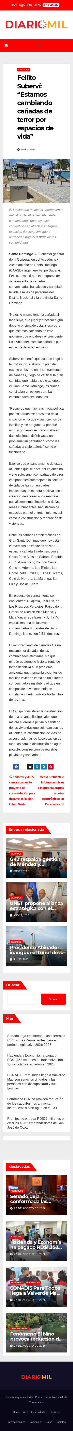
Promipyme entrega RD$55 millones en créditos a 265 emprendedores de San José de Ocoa (36, 1123)
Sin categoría (19, 1328)
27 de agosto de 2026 (30, 1208)
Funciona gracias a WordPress (24, 1397)
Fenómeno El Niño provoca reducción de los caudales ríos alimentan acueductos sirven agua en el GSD (35, 1103)
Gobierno (17, 1237)
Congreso (17, 1191)
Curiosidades (38, 1412)
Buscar (13, 985)
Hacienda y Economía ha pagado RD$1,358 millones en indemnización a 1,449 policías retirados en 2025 (36, 1060)
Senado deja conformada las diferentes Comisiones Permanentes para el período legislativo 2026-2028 (36, 1040)
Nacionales (33, 1282)
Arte (25, 1412)
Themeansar (36, 1402)
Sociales (61, 1422)
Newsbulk (58, 1397)
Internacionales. (17, 1422)
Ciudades (23, 69)
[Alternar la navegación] (39, 45)
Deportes (55, 1412)
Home (16, 1412)
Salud (49, 1422)
